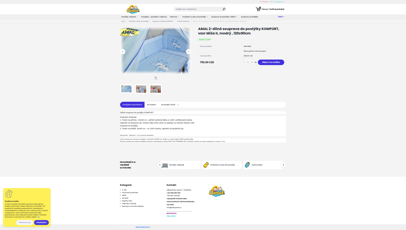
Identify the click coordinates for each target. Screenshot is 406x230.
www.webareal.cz (143, 227)
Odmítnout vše (25, 222)
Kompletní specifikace (132, 104)
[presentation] (122, 51)
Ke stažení (151, 104)
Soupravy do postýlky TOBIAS (223, 17)
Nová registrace (278, 2)
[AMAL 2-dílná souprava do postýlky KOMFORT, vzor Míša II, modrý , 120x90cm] (155, 50)
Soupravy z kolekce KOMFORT (162, 21)
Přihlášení (265, 2)
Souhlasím (41, 222)
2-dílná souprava (183, 21)
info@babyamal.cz (174, 207)
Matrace (173, 17)
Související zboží (169, 104)
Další (280, 17)
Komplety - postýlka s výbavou (154, 17)
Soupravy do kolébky (249, 17)
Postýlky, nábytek (128, 17)
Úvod (123, 21)
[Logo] (133, 9)
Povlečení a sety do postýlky (194, 17)
